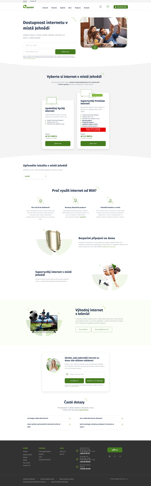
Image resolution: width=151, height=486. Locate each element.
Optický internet (27, 454)
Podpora (78, 8)
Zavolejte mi (74, 380)
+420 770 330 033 (85, 461)
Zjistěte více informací (108, 246)
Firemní (32, 1)
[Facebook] (115, 456)
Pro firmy (25, 465)
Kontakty (41, 454)
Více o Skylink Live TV (102, 329)
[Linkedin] (109, 456)
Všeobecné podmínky (29, 479)
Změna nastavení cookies (66, 479)
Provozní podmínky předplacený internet (34, 481)
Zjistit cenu (65, 51)
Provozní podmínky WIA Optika (59, 481)
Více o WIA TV (83, 329)
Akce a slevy (26, 462)
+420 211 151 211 (83, 410)
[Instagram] (120, 456)
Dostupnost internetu (45, 459)
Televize (54, 8)
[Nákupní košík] (108, 7)
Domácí (25, 1)
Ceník (40, 456)
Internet (45, 8)
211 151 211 (83, 217)
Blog (61, 454)
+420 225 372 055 (85, 468)
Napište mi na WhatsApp (95, 380)
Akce (70, 8)
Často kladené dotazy (45, 451)
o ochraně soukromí (30, 58)
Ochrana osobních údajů (47, 479)
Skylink (62, 8)
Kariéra (62, 451)
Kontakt (86, 8)
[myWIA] (114, 449)
